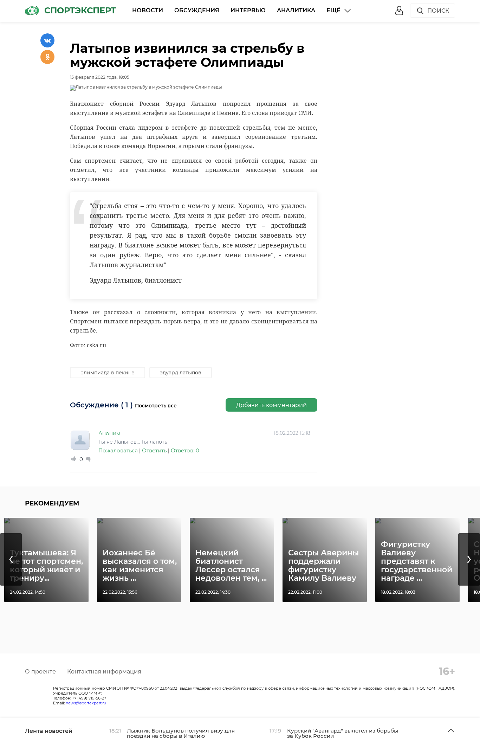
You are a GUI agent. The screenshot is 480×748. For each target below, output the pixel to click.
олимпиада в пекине (107, 372)
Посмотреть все (156, 405)
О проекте (40, 671)
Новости (147, 10)
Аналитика (296, 10)
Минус (88, 459)
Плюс (73, 459)
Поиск (438, 10)
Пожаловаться (118, 450)
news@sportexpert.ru (86, 703)
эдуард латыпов (180, 372)
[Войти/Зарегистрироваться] (399, 10)
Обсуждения (196, 10)
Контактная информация (104, 671)
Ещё (333, 10)
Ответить (154, 450)
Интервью (248, 10)
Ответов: (185, 450)
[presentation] (11, 559)
